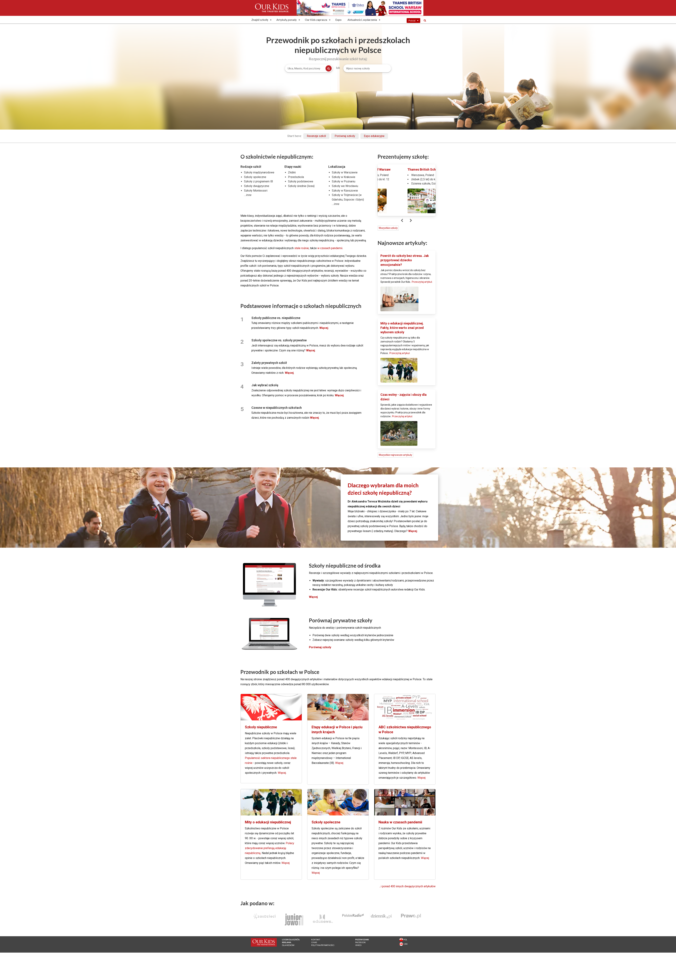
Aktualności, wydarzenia (362, 19)
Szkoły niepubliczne (261, 727)
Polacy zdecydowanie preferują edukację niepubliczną (269, 848)
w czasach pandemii (329, 248)
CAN (405, 944)
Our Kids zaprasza (316, 19)
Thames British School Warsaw (402, 169)
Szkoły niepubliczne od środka (345, 565)
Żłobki (292, 172)
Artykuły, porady (286, 19)
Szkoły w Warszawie (345, 172)
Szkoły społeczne (255, 177)
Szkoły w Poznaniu (343, 181)
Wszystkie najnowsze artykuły (395, 455)
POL (405, 939)
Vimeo (358, 945)
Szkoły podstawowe (300, 181)
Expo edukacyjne (374, 136)
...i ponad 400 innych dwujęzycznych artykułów (407, 886)
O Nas (314, 942)
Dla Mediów (288, 945)
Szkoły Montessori (255, 190)
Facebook (360, 942)
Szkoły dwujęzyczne (256, 186)
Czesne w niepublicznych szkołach (276, 407)
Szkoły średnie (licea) (301, 186)
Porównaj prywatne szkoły (340, 620)
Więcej (282, 772)
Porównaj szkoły (345, 136)
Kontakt (315, 939)
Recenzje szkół (316, 136)
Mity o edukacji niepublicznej (268, 822)
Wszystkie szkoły (388, 228)
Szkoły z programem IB (258, 181)
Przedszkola (296, 177)
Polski (412, 20)
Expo (338, 19)
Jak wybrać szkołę (264, 385)
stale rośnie (301, 248)
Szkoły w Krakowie (343, 177)
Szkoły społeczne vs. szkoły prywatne (279, 340)
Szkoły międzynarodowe (259, 172)
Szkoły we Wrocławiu (345, 186)
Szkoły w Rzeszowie (345, 190)
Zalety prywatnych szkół (269, 363)
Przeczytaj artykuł (422, 281)
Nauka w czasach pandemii (400, 822)
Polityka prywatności (322, 945)
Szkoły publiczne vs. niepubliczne (275, 318)
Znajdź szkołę (259, 19)
